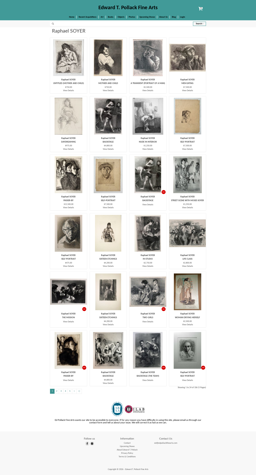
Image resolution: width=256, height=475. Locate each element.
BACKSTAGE (108, 142)
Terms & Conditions (127, 457)
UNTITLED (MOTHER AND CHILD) (68, 83)
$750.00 (68, 87)
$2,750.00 (148, 263)
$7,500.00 (187, 87)
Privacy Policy (127, 453)
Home (71, 17)
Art (102, 17)
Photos (132, 17)
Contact (127, 443)
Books (110, 17)
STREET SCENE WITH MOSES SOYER (187, 200)
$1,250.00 (148, 146)
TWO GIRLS (148, 317)
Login (182, 17)
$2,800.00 (187, 263)
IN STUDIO (148, 259)
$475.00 (68, 263)
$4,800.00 (108, 146)
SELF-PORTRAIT (187, 142)
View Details (68, 91)
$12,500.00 (68, 204)
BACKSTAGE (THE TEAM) (148, 376)
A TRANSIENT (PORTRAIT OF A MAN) (148, 83)
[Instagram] (91, 443)
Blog (174, 17)
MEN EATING (187, 83)
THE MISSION (68, 317)
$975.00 (68, 146)
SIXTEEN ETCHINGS (108, 259)
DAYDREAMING (68, 142)
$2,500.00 (187, 321)
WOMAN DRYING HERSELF (187, 317)
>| (79, 391)
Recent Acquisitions (87, 17)
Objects (121, 17)
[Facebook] (87, 443)
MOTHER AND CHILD (108, 83)
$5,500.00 (148, 87)
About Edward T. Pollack (127, 450)
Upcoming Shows (147, 17)
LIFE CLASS (187, 259)
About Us (163, 17)
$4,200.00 (108, 263)
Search (199, 24)
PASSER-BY (68, 200)
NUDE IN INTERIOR (148, 142)
